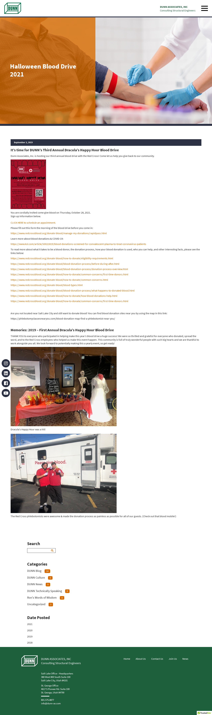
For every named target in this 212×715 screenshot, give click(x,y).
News (185, 658)
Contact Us (157, 658)
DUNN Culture (39, 577)
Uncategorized (39, 604)
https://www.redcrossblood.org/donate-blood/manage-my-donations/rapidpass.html (59, 233)
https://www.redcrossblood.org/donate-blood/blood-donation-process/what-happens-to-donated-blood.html (72, 290)
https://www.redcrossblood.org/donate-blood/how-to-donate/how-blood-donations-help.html (64, 295)
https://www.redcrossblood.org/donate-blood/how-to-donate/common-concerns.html (59, 279)
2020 (29, 630)
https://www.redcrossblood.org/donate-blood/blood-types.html (47, 285)
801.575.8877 (47, 699)
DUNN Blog (38, 571)
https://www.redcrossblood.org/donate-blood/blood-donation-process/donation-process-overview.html (69, 269)
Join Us (173, 658)
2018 (29, 642)
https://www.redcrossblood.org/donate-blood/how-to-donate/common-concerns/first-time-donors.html (69, 274)
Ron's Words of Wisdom (45, 597)
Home (127, 658)
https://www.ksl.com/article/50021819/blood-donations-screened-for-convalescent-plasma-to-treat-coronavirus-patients (78, 244)
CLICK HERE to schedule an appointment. (33, 222)
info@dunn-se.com (51, 703)
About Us (141, 658)
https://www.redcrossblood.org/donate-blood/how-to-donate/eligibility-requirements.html (62, 258)
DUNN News (38, 584)
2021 (29, 624)
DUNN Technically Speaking (47, 591)
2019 (29, 636)
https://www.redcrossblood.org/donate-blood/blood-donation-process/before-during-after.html (65, 263)
